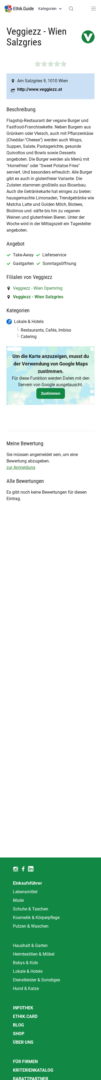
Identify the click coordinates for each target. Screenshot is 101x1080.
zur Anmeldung (20, 467)
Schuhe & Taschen (30, 909)
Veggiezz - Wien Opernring (37, 288)
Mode (18, 900)
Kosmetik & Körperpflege (36, 917)
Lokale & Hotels (28, 971)
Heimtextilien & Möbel (33, 954)
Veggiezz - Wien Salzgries (38, 296)
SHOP (18, 1033)
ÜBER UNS (23, 1042)
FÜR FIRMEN (25, 1061)
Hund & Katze (26, 988)
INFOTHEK (23, 1007)
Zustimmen (50, 393)
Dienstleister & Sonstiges (36, 979)
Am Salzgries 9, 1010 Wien (42, 80)
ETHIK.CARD (25, 1016)
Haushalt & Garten (30, 945)
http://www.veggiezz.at (39, 89)
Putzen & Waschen (30, 926)
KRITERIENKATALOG (33, 1070)
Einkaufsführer (27, 883)
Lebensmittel (25, 891)
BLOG (18, 1025)
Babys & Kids (25, 962)
